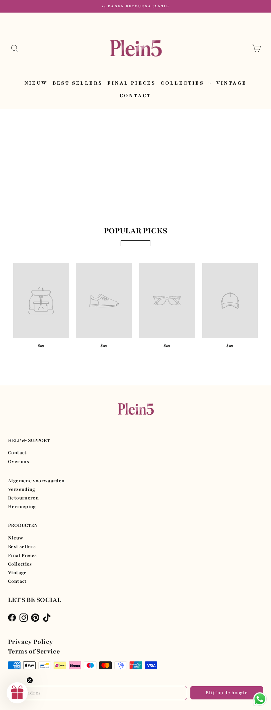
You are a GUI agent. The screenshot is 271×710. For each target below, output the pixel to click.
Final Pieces (131, 83)
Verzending (21, 489)
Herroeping (22, 506)
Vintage (231, 83)
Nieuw (36, 83)
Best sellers (78, 83)
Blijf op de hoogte (227, 693)
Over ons (18, 461)
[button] (17, 692)
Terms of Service (34, 651)
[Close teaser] (29, 680)
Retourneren (23, 498)
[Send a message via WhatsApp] (260, 699)
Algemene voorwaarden (36, 481)
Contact (136, 95)
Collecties (183, 83)
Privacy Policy (30, 642)
